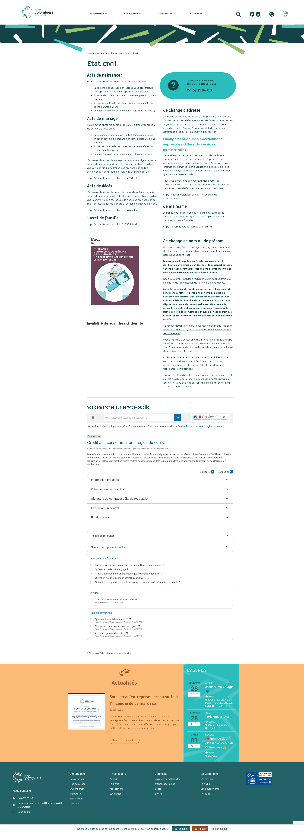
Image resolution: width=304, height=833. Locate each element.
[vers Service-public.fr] (210, 418)
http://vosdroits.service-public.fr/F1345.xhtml (112, 224)
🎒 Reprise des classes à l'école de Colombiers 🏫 (219, 743)
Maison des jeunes (165, 784)
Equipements (117, 793)
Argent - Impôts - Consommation (128, 426)
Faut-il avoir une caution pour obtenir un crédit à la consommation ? (129, 565)
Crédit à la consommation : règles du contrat (200, 426)
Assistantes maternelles (167, 779)
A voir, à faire (131, 13)
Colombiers (207, 779)
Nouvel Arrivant (192, 128)
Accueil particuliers (98, 426)
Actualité (205, 793)
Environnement (77, 788)
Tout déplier (223, 471)
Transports (75, 793)
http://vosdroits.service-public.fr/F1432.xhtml (112, 178)
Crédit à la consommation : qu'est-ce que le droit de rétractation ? (128, 573)
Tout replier (205, 471)
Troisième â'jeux (217, 716)
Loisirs (158, 793)
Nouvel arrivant (78, 779)
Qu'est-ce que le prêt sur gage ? (111, 569)
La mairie (205, 784)
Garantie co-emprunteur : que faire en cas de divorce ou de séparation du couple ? (137, 582)
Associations (116, 788)
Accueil (90, 53)
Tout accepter (180, 828)
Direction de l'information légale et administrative (110, 653)
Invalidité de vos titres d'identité (115, 323)
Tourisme (114, 784)
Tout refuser (199, 828)
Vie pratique (97, 13)
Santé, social (76, 798)
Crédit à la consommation (161, 426)
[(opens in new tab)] (285, 13)
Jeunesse (163, 13)
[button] (106, 13)
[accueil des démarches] (93, 416)
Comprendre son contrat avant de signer (116, 626)
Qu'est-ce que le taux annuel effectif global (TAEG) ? (122, 578)
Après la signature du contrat (110, 633)
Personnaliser (219, 828)
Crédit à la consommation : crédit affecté (116, 599)
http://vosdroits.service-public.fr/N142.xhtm (187, 226)
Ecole (158, 788)
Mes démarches (119, 53)
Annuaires (75, 803)
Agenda (114, 779)
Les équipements (210, 788)
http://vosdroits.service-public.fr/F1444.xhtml (112, 210)
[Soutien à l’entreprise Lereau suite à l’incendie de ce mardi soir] (86, 711)
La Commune (195, 13)
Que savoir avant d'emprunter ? (111, 619)
